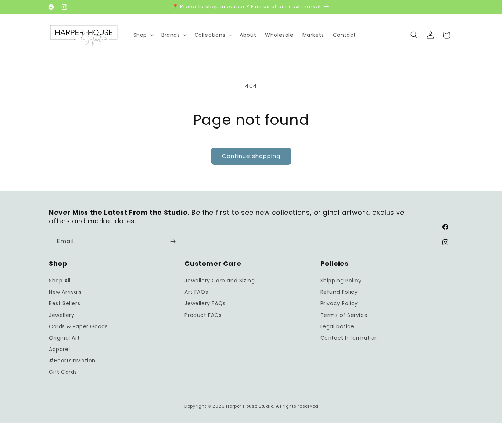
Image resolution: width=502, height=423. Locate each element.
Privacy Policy (339, 303)
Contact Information (349, 337)
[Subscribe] (173, 241)
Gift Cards (63, 372)
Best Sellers (64, 303)
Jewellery (61, 315)
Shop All (60, 280)
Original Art (64, 337)
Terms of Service (344, 315)
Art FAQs (196, 292)
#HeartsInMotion (72, 360)
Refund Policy (339, 292)
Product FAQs (203, 315)
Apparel (59, 349)
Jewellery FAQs (204, 303)
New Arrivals (65, 292)
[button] (143, 35)
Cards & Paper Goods (78, 326)
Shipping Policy (341, 280)
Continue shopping (251, 156)
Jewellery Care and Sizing (219, 280)
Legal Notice (337, 326)
